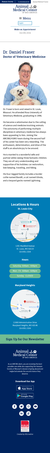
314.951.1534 (25, 251)
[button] (25, 18)
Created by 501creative (25, 434)
